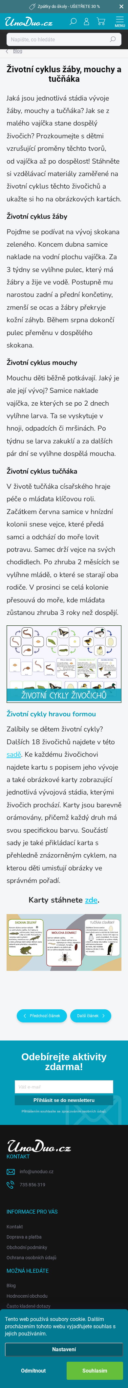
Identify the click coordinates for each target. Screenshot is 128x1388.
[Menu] (120, 21)
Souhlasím (94, 1371)
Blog (11, 1285)
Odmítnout (33, 1371)
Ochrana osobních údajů (31, 1257)
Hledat (113, 39)
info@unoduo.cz (36, 1171)
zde (91, 900)
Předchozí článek (45, 1016)
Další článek (87, 1016)
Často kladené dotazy (29, 1306)
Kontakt (15, 1226)
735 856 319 (32, 1184)
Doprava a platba (24, 1237)
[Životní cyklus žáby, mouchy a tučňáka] (64, 942)
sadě (14, 754)
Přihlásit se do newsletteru (64, 1100)
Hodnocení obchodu (27, 1296)
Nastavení (64, 1349)
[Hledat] (73, 21)
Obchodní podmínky (27, 1247)
